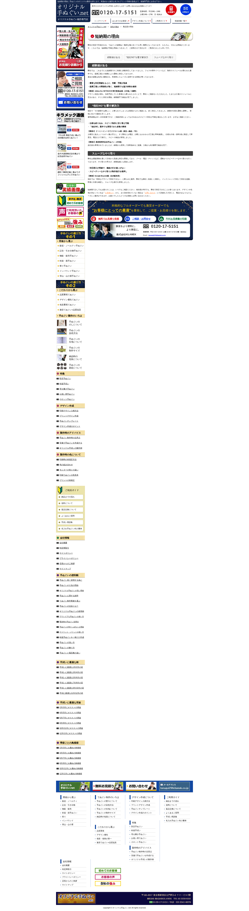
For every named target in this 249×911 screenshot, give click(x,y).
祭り (64, 817)
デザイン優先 (102, 835)
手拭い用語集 (67, 522)
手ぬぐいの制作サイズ (74, 349)
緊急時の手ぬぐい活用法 (69, 622)
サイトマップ (65, 569)
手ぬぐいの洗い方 (67, 642)
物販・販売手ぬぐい (69, 256)
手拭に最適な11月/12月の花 (71, 693)
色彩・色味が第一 (104, 839)
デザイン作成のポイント (70, 426)
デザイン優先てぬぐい (70, 299)
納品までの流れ (67, 497)
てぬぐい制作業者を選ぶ (70, 601)
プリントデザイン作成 (69, 416)
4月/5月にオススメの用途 (70, 713)
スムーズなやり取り (163, 57)
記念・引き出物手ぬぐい (71, 251)
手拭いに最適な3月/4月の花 (71, 672)
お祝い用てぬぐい (138, 838)
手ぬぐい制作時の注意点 (70, 438)
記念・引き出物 (68, 805)
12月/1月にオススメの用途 (71, 733)
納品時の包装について (75, 357)
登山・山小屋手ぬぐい (70, 276)
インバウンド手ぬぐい (70, 271)
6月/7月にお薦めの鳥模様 (70, 758)
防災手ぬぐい (65, 378)
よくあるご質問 (67, 516)
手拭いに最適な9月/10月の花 (72, 688)
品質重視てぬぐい (68, 294)
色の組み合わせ (66, 465)
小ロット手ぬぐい (67, 399)
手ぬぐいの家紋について (75, 366)
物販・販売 (66, 809)
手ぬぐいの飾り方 (67, 648)
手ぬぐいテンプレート (69, 421)
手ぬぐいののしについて (75, 323)
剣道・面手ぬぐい (68, 261)
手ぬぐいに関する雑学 (69, 596)
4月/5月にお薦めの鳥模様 (70, 753)
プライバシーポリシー (69, 558)
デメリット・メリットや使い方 (72, 632)
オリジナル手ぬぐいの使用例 (72, 611)
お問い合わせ (150, 193)
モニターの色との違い (69, 470)
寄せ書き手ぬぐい (67, 389)
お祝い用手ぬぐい (67, 394)
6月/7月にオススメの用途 (70, 718)
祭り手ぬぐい (66, 266)
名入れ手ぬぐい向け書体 (71, 529)
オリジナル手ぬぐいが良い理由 (72, 591)
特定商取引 (64, 548)
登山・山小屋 (67, 824)
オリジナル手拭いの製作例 (71, 448)
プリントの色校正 (67, 480)
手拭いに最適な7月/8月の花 (71, 683)
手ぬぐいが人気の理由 (69, 585)
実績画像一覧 (181, 21)
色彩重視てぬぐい (68, 305)
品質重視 (100, 831)
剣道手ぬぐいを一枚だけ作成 (72, 637)
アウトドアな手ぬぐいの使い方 (72, 617)
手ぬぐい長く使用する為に (71, 580)
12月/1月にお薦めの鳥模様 (71, 774)
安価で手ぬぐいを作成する (71, 443)
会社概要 (63, 543)
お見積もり (109, 193)
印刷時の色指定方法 (68, 459)
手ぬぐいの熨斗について (107, 801)
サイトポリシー (66, 553)
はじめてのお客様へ (121, 21)
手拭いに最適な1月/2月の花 (71, 667)
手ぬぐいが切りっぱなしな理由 (72, 627)
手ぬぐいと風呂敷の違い (70, 653)
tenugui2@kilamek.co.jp (157, 235)
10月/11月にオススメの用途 (71, 728)
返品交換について (68, 509)
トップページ (100, 21)
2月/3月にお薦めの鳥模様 (70, 748)
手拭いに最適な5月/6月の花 (71, 677)
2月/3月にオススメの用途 (70, 707)
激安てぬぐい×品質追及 (70, 310)
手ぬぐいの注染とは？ (69, 606)
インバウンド (67, 820)
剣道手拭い (64, 384)
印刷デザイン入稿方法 (69, 411)
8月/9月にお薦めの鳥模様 (70, 763)
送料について (67, 503)
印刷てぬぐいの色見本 (69, 475)
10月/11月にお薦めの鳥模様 (71, 768)
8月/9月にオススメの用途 (70, 723)
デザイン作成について (141, 21)
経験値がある (113, 57)
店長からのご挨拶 (67, 563)
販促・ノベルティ (69, 801)
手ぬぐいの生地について (75, 340)
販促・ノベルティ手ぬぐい (72, 245)
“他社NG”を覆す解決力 (137, 57)
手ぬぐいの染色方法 (74, 331)
